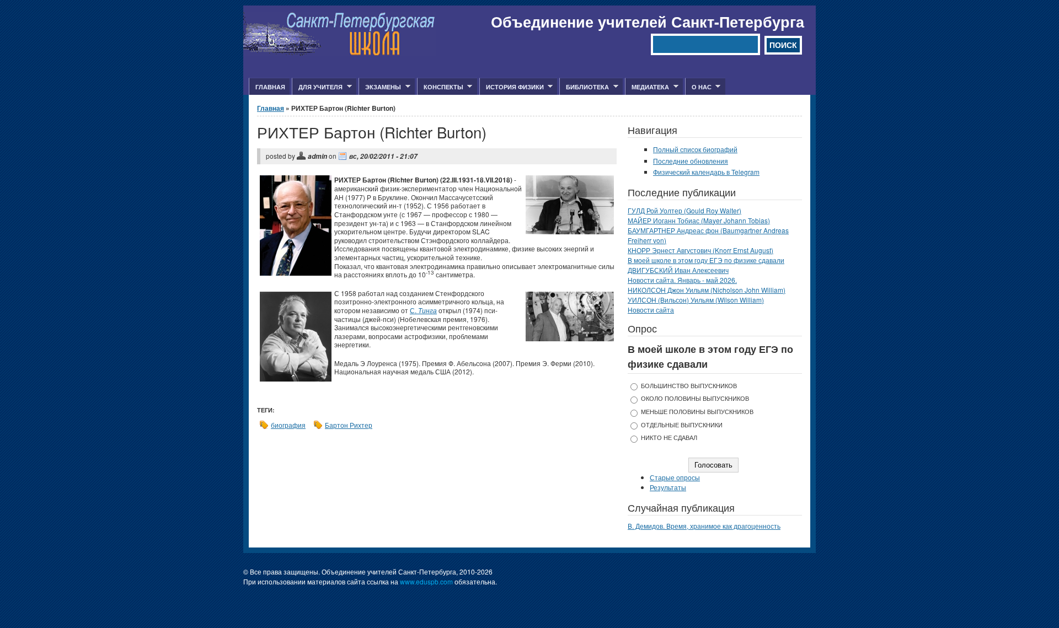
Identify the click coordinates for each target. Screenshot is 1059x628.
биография (288, 425)
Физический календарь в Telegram (706, 171)
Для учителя (317, 87)
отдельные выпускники (682, 425)
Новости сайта (651, 309)
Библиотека (584, 87)
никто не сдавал (669, 437)
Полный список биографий (695, 149)
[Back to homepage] (339, 52)
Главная (270, 87)
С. (423, 310)
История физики (511, 87)
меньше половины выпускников (697, 411)
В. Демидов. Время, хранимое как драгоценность (704, 525)
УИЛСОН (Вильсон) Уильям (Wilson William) (696, 299)
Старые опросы (675, 477)
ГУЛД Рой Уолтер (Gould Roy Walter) (684, 210)
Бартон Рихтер (348, 425)
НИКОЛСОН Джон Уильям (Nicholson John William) (706, 289)
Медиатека (647, 87)
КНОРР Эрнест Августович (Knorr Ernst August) (700, 250)
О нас (698, 87)
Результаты (668, 487)
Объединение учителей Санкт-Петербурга (647, 21)
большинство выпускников (689, 386)
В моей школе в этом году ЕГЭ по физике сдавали (706, 260)
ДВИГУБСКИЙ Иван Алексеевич (678, 270)
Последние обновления (690, 160)
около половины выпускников (695, 398)
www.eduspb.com (426, 581)
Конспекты (440, 87)
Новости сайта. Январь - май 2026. (682, 280)
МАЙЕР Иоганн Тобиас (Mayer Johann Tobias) (699, 220)
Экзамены (380, 87)
